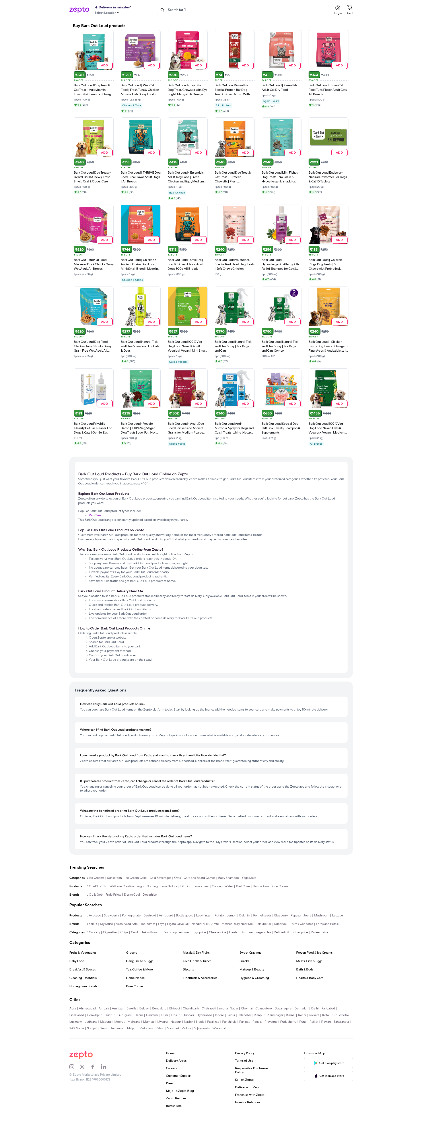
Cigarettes (110, 932)
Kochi (302, 1015)
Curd (134, 932)
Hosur (175, 1015)
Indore (219, 1015)
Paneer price (319, 932)
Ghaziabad (76, 1015)
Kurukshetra (340, 1015)
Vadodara (146, 1028)
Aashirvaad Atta (127, 924)
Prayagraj (270, 1022)
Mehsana (134, 1022)
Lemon (231, 916)
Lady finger (204, 916)
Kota (325, 1015)
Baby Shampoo (228, 878)
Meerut (119, 1022)
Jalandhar (244, 1015)
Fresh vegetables (259, 932)
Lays (161, 924)
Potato (219, 916)
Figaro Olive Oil (178, 924)
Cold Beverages (160, 878)
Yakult (93, 924)
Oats (177, 878)
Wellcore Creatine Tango (126, 886)
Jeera (307, 916)
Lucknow (75, 1022)
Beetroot (150, 916)
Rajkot (313, 1022)
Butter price (300, 932)
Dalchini (244, 916)
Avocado (95, 916)
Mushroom (321, 916)
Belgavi (144, 1009)
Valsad (160, 1028)
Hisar (164, 1015)
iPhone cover (200, 886)
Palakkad (213, 1022)
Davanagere (283, 1009)
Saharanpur (341, 1022)
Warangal (219, 1028)
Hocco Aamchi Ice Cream (270, 886)
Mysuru (162, 1022)
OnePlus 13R (98, 886)
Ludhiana (91, 1022)
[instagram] (74, 1066)
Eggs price (199, 932)
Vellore (186, 1028)
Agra (72, 1009)
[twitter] (85, 1066)
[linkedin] (106, 1066)
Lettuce (337, 916)
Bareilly (131, 1009)
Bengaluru (159, 1009)
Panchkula (229, 1022)
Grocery (94, 932)
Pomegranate (131, 916)
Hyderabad (204, 1015)
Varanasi (173, 1028)
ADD (104, 65)
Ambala (104, 1009)
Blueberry (281, 916)
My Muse (106, 924)
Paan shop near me (176, 932)
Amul (215, 924)
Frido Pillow (113, 895)
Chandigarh (191, 1009)
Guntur (110, 1015)
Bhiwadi (174, 1009)
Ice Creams (96, 878)
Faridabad (328, 1009)
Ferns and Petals (327, 924)
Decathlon (150, 895)
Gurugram (124, 1015)
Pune (303, 1022)
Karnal (290, 1015)
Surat (104, 1028)
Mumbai (148, 1022)
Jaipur (231, 1015)
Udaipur (131, 1028)
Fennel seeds (262, 916)
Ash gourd (166, 916)
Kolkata (314, 1015)
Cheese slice (217, 932)
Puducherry (288, 1022)
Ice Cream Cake (136, 878)
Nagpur (176, 1022)
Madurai (105, 1022)
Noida (200, 1022)
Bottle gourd (184, 916)
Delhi (315, 1009)
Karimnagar (275, 1015)
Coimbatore (263, 1009)
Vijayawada (202, 1028)
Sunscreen (114, 878)
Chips (124, 932)
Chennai (247, 1009)
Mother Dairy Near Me (237, 924)
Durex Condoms (301, 924)
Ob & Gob (96, 895)
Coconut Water (222, 886)
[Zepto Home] (79, 10)
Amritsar (118, 1009)
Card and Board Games (199, 878)
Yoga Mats (249, 878)
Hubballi (188, 1015)
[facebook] (95, 1066)
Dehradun (301, 1009)
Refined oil (281, 932)
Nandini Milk (199, 924)
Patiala (257, 1022)
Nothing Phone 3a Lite (161, 886)
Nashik (188, 1022)
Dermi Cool (132, 895)
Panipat (244, 1022)
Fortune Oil (263, 924)
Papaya (296, 916)
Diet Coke (243, 886)
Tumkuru (117, 1028)
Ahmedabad (87, 1009)
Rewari (326, 1022)
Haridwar (152, 1015)
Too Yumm (147, 924)
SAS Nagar (76, 1028)
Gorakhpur (94, 1015)
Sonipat (92, 1028)
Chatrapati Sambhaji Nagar (220, 1009)
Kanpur (259, 1015)
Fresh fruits (237, 932)
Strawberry (111, 916)
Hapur (138, 1015)
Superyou (281, 924)
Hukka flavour (150, 932)
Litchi (184, 886)
